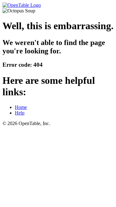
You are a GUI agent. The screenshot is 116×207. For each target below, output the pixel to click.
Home (21, 107)
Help (19, 112)
